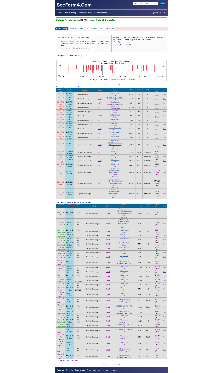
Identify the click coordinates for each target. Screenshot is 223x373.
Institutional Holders (107, 28)
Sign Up (155, 13)
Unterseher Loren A (115, 140)
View (164, 94)
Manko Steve (115, 93)
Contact (105, 370)
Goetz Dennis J (115, 110)
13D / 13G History (76, 28)
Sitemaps (114, 370)
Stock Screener (103, 13)
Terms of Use (80, 370)
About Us (60, 370)
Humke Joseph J (115, 132)
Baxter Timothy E (115, 119)
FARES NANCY (115, 115)
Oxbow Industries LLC (115, 145)
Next (118, 84)
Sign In (162, 13)
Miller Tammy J (115, 123)
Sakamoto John (115, 106)
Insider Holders (91, 28)
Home (60, 13)
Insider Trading (70, 13)
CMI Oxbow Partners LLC (115, 143)
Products (69, 370)
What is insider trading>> (122, 44)
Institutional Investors (87, 13)
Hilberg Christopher (115, 102)
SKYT (83, 20)
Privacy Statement (93, 370)
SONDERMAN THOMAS (115, 98)
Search (162, 4)
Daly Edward (115, 136)
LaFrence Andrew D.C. (115, 128)
